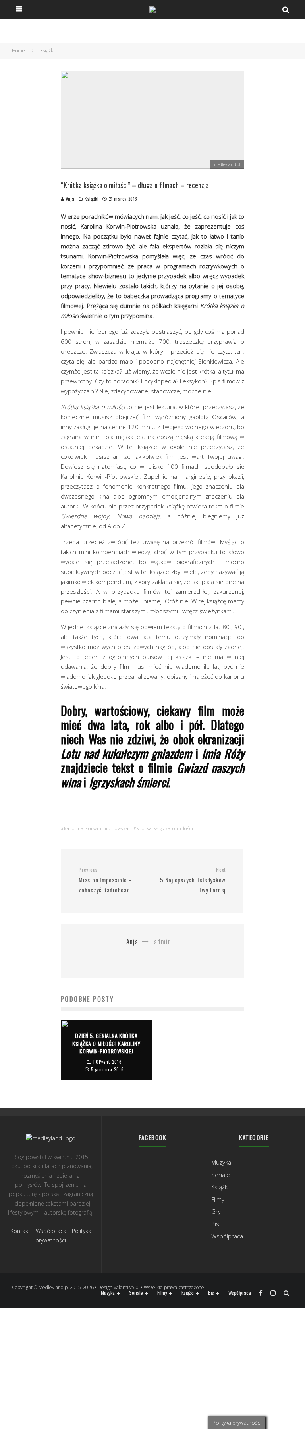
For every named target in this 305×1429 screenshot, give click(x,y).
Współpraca (51, 1230)
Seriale (220, 1175)
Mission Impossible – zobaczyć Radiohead (105, 880)
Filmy (217, 1199)
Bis (215, 1224)
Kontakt (20, 1230)
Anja (69, 199)
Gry (216, 1211)
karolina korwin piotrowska (96, 828)
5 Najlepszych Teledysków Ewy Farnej (193, 880)
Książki (91, 199)
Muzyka (221, 1162)
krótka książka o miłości (165, 828)
